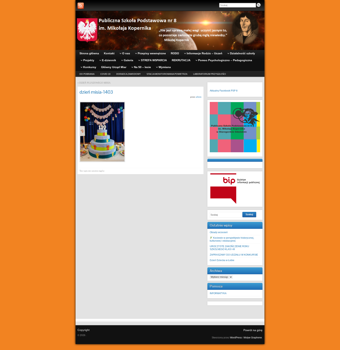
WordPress (236, 337)
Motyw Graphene (253, 337)
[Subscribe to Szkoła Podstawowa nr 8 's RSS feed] (81, 6)
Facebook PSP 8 (228, 90)
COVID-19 (105, 74)
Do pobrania (86, 74)
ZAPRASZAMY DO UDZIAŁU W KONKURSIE (234, 254)
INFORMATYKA (218, 293)
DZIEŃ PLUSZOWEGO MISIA (95, 82)
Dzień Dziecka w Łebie (222, 260)
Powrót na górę (252, 330)
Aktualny (214, 90)
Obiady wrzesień (219, 232)
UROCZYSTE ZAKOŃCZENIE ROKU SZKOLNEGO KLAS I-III (229, 248)
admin (198, 97)
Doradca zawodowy (128, 74)
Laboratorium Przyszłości (209, 74)
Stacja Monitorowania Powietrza (167, 74)
